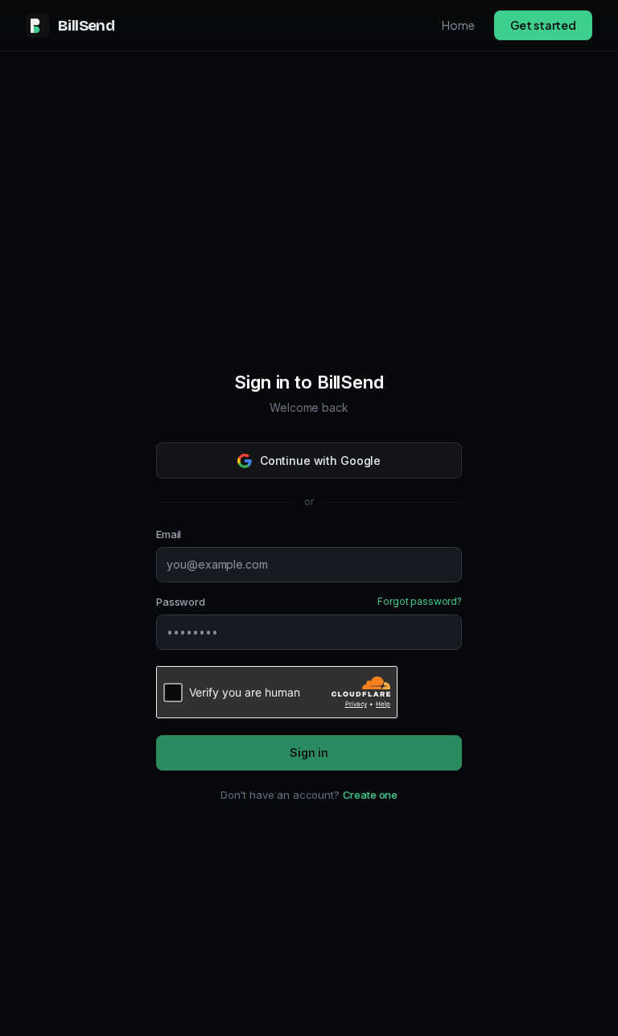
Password (180, 601)
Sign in (309, 752)
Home (458, 25)
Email (168, 534)
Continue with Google (320, 460)
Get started (543, 25)
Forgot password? (419, 601)
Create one (370, 794)
